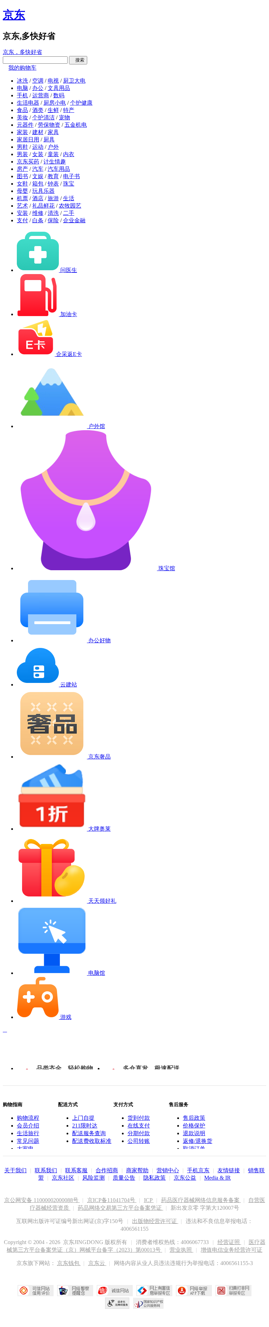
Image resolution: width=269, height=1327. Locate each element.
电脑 (22, 88)
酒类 (37, 110)
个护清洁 (43, 117)
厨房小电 (54, 103)
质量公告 (124, 1178)
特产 (68, 110)
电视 (53, 81)
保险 (53, 220)
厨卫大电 (74, 81)
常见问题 (28, 1141)
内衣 (68, 154)
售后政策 (194, 1118)
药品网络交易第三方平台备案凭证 (120, 1208)
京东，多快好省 (22, 52)
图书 (22, 176)
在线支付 (138, 1126)
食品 (22, 110)
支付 (22, 220)
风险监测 (93, 1178)
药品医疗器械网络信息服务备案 (201, 1200)
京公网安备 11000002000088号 (42, 1200)
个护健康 (81, 103)
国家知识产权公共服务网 (148, 1303)
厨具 (49, 139)
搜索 (78, 60)
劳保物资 (49, 125)
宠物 (64, 117)
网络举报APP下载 (194, 1290)
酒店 (37, 198)
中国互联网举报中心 (154, 1290)
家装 (22, 132)
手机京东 (198, 1170)
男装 (22, 154)
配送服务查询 (89, 1133)
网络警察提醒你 (75, 1290)
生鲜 (53, 110)
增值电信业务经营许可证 (231, 1250)
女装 (37, 154)
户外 (53, 147)
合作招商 (107, 1170)
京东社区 (63, 1178)
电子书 (71, 176)
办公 (37, 88)
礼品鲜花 (43, 206)
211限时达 (84, 1126)
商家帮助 (137, 1170)
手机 (22, 95)
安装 (22, 213)
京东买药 (28, 162)
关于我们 (15, 1170)
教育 (53, 176)
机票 (22, 198)
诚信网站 (115, 1290)
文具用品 (59, 88)
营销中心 (168, 1170)
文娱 (37, 176)
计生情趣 (54, 162)
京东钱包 (69, 1263)
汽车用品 (59, 169)
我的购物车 (22, 68)
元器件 (25, 125)
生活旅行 (28, 1133)
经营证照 (229, 1242)
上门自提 (83, 1118)
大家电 (25, 1149)
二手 (68, 213)
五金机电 (75, 125)
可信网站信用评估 (36, 1290)
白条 (37, 220)
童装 (53, 154)
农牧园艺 (70, 206)
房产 (22, 169)
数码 (58, 95)
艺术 (22, 206)
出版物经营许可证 (155, 1221)
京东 (14, 14)
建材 (37, 132)
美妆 (22, 117)
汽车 (37, 169)
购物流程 (28, 1118)
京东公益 (185, 1178)
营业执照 (181, 1250)
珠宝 (68, 184)
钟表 (53, 184)
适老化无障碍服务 (117, 1303)
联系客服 (76, 1170)
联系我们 (46, 1170)
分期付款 (138, 1133)
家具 (53, 132)
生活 (68, 198)
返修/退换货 (197, 1141)
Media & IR (217, 1178)
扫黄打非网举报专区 (233, 1290)
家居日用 (28, 139)
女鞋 (22, 184)
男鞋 (22, 147)
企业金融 (74, 220)
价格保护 (194, 1126)
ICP (149, 1200)
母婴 (22, 191)
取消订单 (194, 1149)
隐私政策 (154, 1178)
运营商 (40, 95)
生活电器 (28, 103)
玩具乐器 (43, 191)
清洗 (53, 213)
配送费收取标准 (91, 1141)
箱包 (37, 184)
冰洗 (22, 81)
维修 (37, 213)
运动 (37, 147)
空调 (37, 81)
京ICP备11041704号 (112, 1200)
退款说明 (194, 1133)
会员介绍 (28, 1126)
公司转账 (138, 1141)
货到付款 (138, 1118)
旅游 (53, 198)
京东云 (97, 1263)
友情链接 (229, 1170)
